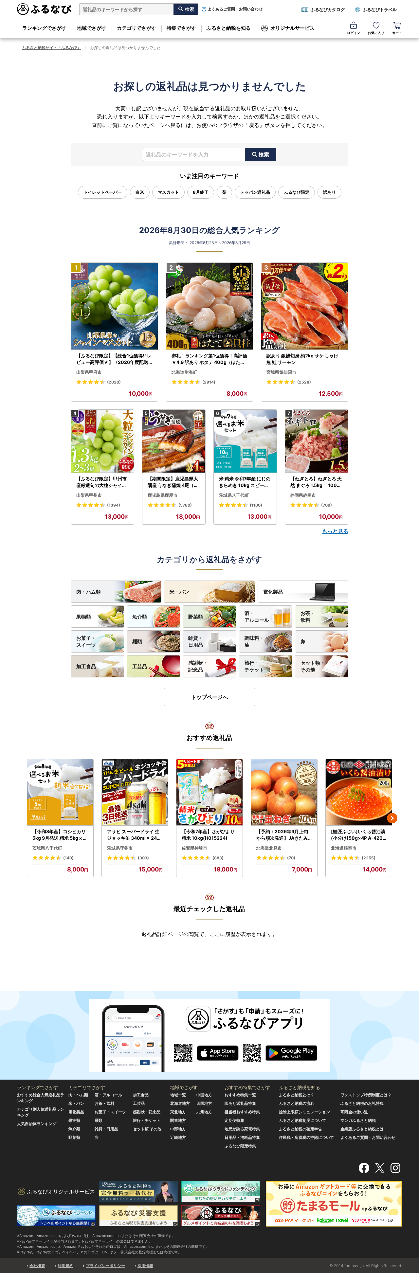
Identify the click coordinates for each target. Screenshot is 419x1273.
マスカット (168, 192)
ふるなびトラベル (380, 9)
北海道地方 (180, 1103)
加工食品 (86, 666)
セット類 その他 (147, 1128)
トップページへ (209, 697)
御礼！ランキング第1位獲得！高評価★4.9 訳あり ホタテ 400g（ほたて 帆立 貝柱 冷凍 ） (209, 359)
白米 (140, 192)
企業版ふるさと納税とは (362, 1128)
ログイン (353, 33)
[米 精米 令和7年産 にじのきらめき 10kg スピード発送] (245, 441)
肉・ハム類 (88, 592)
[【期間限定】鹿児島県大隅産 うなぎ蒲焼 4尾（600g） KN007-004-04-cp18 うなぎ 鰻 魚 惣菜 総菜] (173, 441)
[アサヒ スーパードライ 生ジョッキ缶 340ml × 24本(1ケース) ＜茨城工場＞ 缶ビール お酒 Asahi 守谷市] (135, 792)
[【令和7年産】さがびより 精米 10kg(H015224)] (209, 792)
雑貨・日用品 (195, 641)
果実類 (74, 1120)
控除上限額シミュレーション (304, 1111)
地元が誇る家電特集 (242, 1128)
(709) (326, 505)
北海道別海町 (184, 372)
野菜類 (195, 617)
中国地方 (204, 1094)
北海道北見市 (269, 848)
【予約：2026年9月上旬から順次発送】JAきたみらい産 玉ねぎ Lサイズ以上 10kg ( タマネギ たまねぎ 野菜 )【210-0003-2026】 (283, 835)
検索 (264, 154)
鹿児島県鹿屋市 (162, 495)
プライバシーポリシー (105, 1265)
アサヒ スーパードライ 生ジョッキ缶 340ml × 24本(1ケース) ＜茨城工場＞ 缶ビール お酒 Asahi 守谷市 (134, 835)
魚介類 (139, 617)
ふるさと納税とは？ (296, 1094)
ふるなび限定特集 (240, 1145)
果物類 (83, 617)
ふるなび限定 (296, 192)
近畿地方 (178, 1137)
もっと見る (335, 531)
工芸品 (139, 666)
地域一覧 (178, 1094)
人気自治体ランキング (36, 1123)
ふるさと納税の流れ (296, 1103)
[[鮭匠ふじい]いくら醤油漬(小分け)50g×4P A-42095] (359, 792)
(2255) (368, 857)
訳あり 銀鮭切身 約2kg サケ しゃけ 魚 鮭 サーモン (302, 359)
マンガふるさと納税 (358, 1120)
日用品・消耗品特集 (242, 1137)
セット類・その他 (313, 666)
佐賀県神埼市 (194, 848)
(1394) (113, 505)
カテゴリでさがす (136, 28)
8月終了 (201, 192)
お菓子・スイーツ (86, 641)
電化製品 (273, 592)
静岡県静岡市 (303, 495)
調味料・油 (254, 641)
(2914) (208, 382)
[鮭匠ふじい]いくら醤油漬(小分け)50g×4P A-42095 (358, 835)
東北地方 (178, 1111)
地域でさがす (91, 28)
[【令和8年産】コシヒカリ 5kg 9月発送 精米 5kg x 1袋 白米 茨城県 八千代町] (60, 792)
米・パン (179, 592)
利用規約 (65, 1265)
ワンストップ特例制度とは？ (366, 1094)
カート (397, 33)
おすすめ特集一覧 (240, 1094)
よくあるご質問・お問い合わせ (235, 9)
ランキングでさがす (44, 28)
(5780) (185, 505)
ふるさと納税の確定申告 (300, 1128)
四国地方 (204, 1103)
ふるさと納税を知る (229, 28)
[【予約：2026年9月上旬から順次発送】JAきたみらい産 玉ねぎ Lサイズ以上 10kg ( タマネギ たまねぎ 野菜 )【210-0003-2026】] (284, 792)
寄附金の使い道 (354, 1111)
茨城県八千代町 (234, 495)
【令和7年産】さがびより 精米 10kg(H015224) (208, 835)
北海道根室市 (343, 848)
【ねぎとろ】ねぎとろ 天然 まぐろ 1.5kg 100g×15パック (316, 482)
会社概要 (37, 1265)
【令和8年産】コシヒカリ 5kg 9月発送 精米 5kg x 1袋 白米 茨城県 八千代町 (59, 835)
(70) (291, 857)
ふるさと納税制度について (302, 1120)
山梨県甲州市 (89, 495)
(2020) (114, 382)
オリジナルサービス (292, 28)
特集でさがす (181, 28)
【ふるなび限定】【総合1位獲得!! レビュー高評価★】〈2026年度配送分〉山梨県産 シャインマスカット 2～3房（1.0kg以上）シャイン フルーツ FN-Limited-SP (114, 359)
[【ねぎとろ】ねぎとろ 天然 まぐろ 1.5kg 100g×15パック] (316, 441)
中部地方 (178, 1128)
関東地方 (178, 1120)
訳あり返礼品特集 (240, 1103)
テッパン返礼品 (255, 192)
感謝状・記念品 (198, 666)
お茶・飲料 (308, 616)
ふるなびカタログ (328, 9)
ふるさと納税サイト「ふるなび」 (51, 47)
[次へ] (392, 818)
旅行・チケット (254, 666)
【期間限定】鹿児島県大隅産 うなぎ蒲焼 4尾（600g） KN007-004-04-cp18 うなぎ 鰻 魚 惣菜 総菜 (174, 482)
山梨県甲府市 (89, 372)
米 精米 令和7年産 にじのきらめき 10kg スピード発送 (244, 482)
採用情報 (145, 1265)
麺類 (137, 641)
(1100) (256, 505)
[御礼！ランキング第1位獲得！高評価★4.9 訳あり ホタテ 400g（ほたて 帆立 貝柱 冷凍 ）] (209, 306)
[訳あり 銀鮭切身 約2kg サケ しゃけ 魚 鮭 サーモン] (304, 306)
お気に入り (376, 33)
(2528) (304, 382)
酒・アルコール (257, 616)
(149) (68, 857)
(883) (218, 857)
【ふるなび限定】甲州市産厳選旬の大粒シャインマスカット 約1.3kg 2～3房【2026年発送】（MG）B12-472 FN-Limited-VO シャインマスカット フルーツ (102, 482)
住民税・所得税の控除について (306, 1137)
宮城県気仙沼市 (281, 372)
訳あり (329, 192)
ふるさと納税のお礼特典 (362, 1103)
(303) (143, 857)
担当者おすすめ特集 (242, 1111)
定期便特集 (234, 1120)
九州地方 (204, 1111)
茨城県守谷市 (120, 848)
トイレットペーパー (102, 192)
